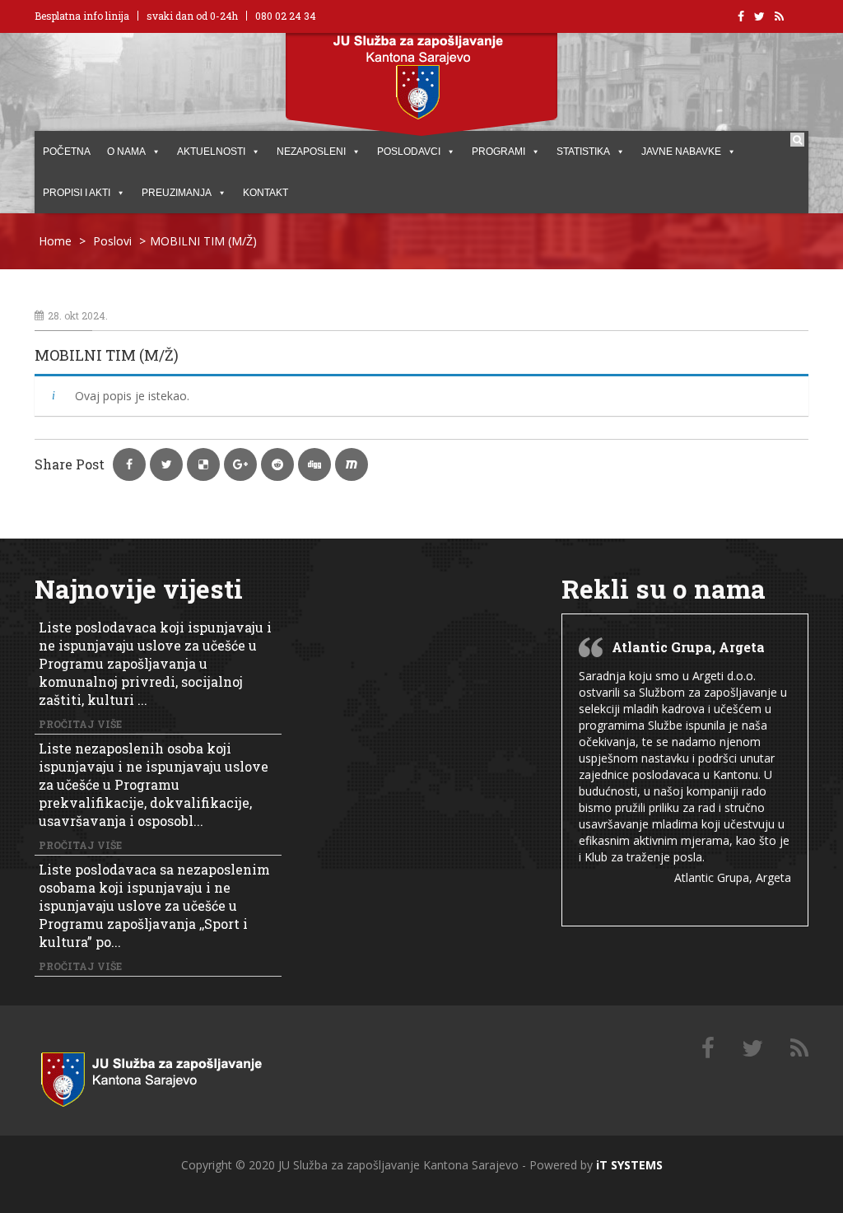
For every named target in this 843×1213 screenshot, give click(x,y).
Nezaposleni (311, 151)
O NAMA (126, 151)
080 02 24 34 (285, 15)
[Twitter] (752, 1049)
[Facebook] (708, 1049)
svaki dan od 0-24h (192, 15)
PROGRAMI (498, 151)
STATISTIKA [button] (583, 151)
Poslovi (112, 241)
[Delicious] (799, 1049)
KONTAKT (265, 192)
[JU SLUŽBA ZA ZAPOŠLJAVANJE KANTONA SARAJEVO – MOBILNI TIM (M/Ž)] (170, 1076)
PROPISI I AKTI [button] (76, 192)
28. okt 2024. (78, 315)
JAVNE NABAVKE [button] (681, 151)
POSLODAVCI (408, 151)
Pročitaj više (80, 724)
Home (55, 241)
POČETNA (67, 151)
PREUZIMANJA (177, 192)
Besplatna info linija (82, 15)
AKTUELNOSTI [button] (211, 151)
